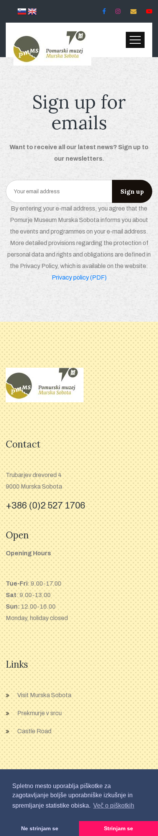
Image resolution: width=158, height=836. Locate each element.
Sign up (132, 191)
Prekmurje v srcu (39, 713)
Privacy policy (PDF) (79, 277)
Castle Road (34, 731)
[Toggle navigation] (135, 40)
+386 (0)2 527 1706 (45, 505)
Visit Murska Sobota (44, 695)
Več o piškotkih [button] (113, 805)
